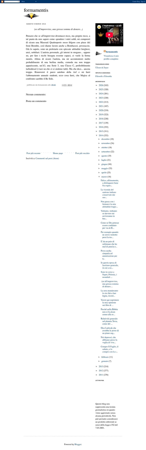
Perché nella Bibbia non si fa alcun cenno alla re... (109, 312)
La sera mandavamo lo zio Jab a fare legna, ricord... (109, 293)
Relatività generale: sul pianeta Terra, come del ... (109, 321)
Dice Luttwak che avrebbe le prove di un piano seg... (110, 330)
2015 (101, 131)
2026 (101, 85)
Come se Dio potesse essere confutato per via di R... (110, 225)
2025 (101, 89)
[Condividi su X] (67, 85)
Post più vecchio (82, 153)
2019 (101, 114)
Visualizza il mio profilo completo (111, 57)
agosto (104, 155)
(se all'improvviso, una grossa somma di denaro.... (109, 284)
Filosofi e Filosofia (103, 76)
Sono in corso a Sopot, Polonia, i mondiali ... (109, 274)
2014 (101, 135)
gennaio (105, 361)
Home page (58, 153)
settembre (106, 151)
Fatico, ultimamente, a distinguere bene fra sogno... (110, 183)
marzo (104, 176)
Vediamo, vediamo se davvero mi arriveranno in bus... (109, 214)
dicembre (105, 139)
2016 (101, 127)
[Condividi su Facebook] (69, 85)
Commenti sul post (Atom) (47, 158)
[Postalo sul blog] (65, 85)
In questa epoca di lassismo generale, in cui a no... (109, 265)
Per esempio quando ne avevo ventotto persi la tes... (109, 235)
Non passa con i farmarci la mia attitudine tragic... (109, 204)
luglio (104, 159)
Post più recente (33, 153)
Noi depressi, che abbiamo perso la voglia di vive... (109, 340)
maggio (104, 168)
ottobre (104, 147)
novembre (105, 143)
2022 (101, 101)
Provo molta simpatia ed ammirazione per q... (109, 254)
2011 (101, 374)
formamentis (36, 10)
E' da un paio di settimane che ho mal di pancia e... (109, 244)
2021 (101, 106)
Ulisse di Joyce (101, 67)
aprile (104, 172)
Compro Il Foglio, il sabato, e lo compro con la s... (109, 349)
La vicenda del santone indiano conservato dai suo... (108, 193)
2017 (101, 122)
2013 (101, 366)
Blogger (77, 444)
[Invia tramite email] (63, 85)
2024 (101, 93)
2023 (101, 97)
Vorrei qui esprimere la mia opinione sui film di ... (110, 302)
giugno (104, 164)
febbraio (105, 356)
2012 (101, 370)
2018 (101, 118)
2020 (101, 110)
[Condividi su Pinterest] (71, 85)
